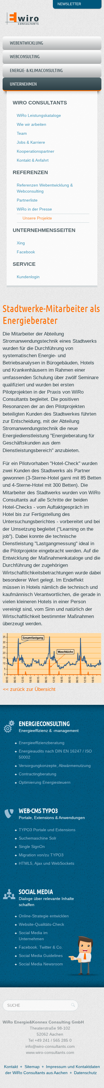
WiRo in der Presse (34, 209)
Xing (21, 243)
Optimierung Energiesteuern (44, 782)
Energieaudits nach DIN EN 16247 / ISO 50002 (55, 754)
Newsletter (69, 4)
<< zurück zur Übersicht (29, 689)
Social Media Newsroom (41, 964)
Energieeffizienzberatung (41, 742)
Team (22, 133)
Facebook (26, 252)
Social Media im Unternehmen (33, 935)
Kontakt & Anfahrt (33, 160)
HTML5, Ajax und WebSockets (46, 863)
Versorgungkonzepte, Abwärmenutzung (55, 765)
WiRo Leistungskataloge (39, 115)
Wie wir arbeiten (31, 124)
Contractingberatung (37, 774)
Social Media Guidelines (41, 955)
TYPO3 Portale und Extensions (47, 829)
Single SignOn (32, 846)
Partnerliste (27, 200)
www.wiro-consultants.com (50, 1052)
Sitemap (32, 1066)
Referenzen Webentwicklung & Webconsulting (45, 188)
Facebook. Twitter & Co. (41, 947)
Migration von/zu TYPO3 (41, 855)
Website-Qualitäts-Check (41, 924)
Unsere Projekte (37, 218)
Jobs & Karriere (31, 142)
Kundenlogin (28, 276)
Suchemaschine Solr (37, 838)
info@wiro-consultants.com (50, 1046)
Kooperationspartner (35, 151)
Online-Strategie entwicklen (44, 916)
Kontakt (11, 1066)
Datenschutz (85, 1072)
